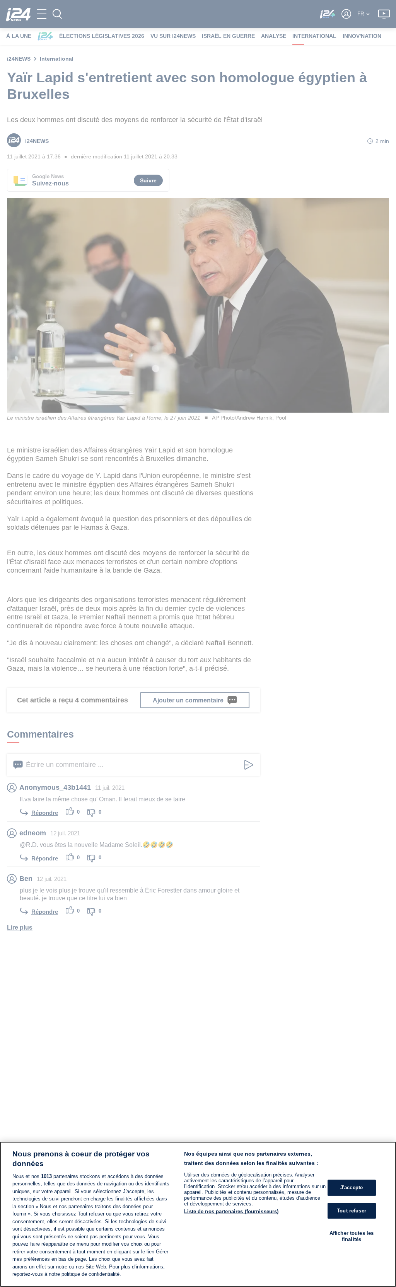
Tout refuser (351, 1211)
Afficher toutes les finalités (351, 1236)
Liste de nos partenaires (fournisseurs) (231, 1211)
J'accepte (351, 1187)
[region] (198, 1214)
